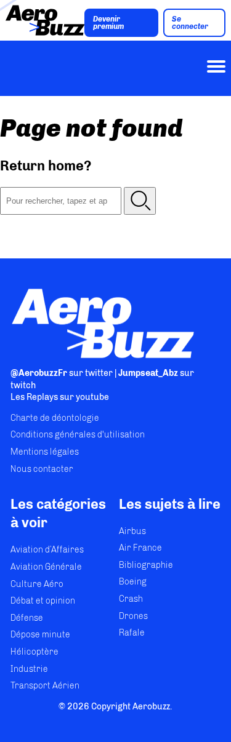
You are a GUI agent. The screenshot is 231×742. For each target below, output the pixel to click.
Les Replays (34, 397)
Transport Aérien (44, 685)
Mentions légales (44, 452)
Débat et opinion (42, 601)
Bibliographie (146, 565)
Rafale (132, 633)
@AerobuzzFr (38, 373)
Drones (133, 616)
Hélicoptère (34, 652)
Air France (140, 548)
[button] (140, 201)
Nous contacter (41, 469)
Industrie (29, 669)
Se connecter (190, 23)
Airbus (132, 531)
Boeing (133, 581)
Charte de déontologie (54, 418)
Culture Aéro (36, 584)
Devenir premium (108, 23)
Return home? (46, 166)
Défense (26, 618)
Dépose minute (40, 634)
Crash (131, 599)
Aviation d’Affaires (47, 550)
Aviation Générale (46, 567)
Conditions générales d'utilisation (77, 434)
